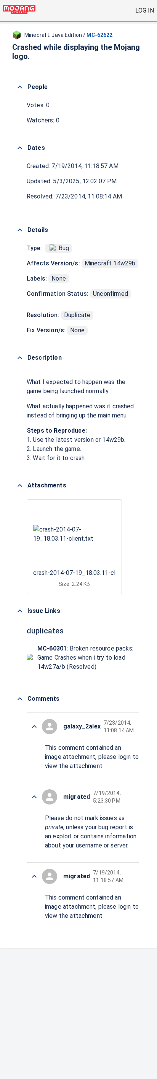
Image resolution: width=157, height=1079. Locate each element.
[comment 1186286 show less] (34, 876)
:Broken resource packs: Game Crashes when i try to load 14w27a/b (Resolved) (85, 657)
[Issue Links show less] (19, 611)
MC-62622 (99, 35)
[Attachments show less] (19, 485)
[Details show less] (19, 230)
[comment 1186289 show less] (34, 726)
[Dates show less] (19, 148)
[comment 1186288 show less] (34, 796)
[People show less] (19, 87)
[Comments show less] (19, 698)
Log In (144, 10)
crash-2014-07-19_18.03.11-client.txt (84, 572)
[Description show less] (19, 357)
